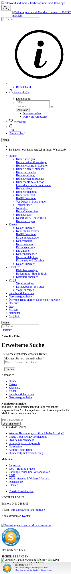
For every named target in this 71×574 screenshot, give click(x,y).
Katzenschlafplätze (27, 257)
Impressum (15, 465)
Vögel (12, 280)
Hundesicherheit (25, 195)
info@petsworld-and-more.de (28, 509)
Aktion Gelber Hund (21, 449)
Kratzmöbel (22, 250)
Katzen (13, 224)
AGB (12, 475)
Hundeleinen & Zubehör (30, 168)
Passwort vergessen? (35, 116)
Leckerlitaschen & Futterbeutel (33, 185)
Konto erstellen (32, 113)
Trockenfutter (23, 204)
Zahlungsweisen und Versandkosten (29, 471)
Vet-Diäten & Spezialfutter (31, 201)
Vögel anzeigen (25, 283)
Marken (31, 299)
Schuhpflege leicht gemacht (24, 443)
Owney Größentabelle (21, 439)
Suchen (10, 369)
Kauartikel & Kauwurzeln (31, 217)
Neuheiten (42, 299)
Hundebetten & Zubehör (30, 178)
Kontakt (26, 515)
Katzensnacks (24, 240)
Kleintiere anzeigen (27, 270)
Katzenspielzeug (25, 247)
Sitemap (13, 485)
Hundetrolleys (24, 188)
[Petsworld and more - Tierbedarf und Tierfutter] (33, 3)
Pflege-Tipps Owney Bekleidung (28, 436)
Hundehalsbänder (26, 172)
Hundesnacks (23, 214)
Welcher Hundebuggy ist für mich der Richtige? (36, 433)
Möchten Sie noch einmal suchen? (24, 358)
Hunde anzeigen (25, 159)
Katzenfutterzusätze (27, 237)
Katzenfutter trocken (28, 231)
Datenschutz (16, 481)
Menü (6, 140)
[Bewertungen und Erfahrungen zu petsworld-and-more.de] (26, 525)
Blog (23, 299)
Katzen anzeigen (25, 227)
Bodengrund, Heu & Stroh (31, 273)
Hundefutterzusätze (27, 211)
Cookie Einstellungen (21, 491)
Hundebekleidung (26, 191)
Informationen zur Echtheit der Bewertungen (33, 570)
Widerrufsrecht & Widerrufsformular (29, 478)
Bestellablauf (23, 87)
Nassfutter (22, 208)
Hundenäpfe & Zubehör (30, 181)
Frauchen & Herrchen (21, 293)
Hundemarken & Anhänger (31, 162)
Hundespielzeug (25, 175)
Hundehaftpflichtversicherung (26, 453)
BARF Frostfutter (26, 198)
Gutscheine (15, 446)
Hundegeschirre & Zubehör (32, 165)
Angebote (54, 299)
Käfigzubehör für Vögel (30, 286)
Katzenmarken (24, 244)
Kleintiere (14, 267)
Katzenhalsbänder (26, 253)
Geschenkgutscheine (20, 296)
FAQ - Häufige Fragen (22, 468)
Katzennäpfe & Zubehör (30, 260)
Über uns (14, 299)
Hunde (13, 155)
